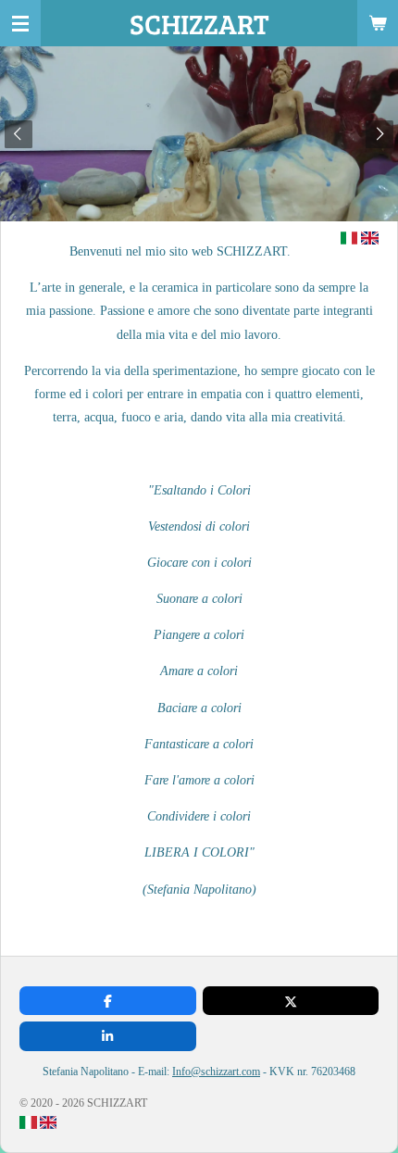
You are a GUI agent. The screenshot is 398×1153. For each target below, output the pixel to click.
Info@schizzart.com (216, 1071)
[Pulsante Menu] (20, 23)
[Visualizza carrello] (377, 23)
